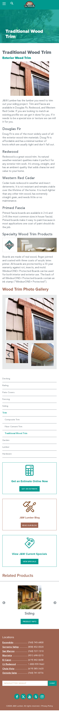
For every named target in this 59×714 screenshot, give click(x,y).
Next (49, 354)
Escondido (7, 642)
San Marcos (8, 651)
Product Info (29, 621)
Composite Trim (12, 420)
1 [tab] (28, 626)
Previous (9, 354)
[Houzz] (36, 696)
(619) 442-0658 (35, 660)
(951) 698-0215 (35, 655)
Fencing (6, 399)
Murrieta (7, 655)
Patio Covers (8, 392)
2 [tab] (32, 626)
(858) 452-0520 (35, 647)
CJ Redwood (9, 664)
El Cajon (6, 660)
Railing (5, 385)
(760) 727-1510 (35, 651)
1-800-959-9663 (36, 664)
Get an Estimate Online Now (29, 481)
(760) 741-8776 (35, 673)
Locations (8, 637)
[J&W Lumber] (29, 4)
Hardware (7, 454)
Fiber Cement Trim (13, 427)
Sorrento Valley (10, 647)
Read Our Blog (29, 525)
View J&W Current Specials (29, 554)
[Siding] (29, 597)
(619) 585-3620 (35, 669)
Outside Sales (9, 673)
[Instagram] (42, 696)
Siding (5, 406)
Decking (6, 379)
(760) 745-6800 (35, 642)
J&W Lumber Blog (30, 517)
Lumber (5, 447)
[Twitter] (23, 696)
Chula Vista (8, 669)
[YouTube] (29, 696)
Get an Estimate (29, 489)
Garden (5, 440)
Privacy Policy (47, 706)
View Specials (29, 561)
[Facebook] (17, 696)
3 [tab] (37, 626)
